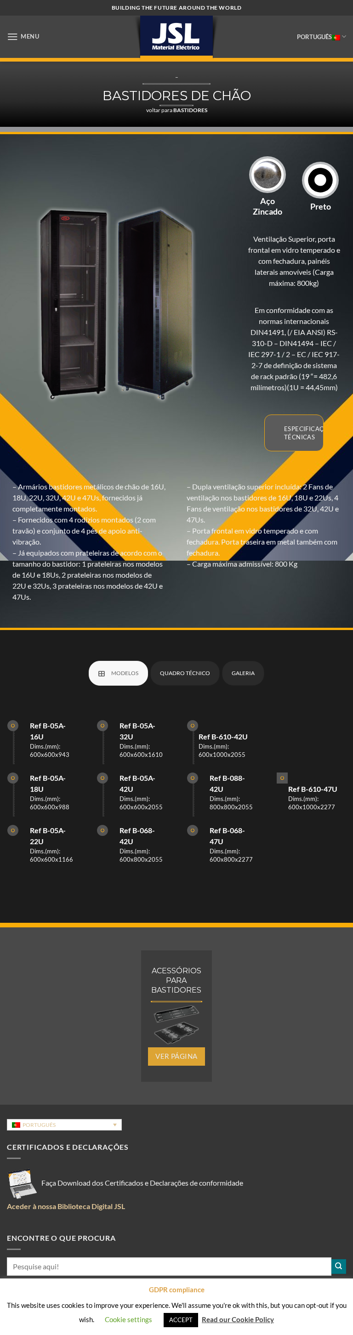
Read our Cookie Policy (238, 1319)
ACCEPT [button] (181, 1320)
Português (314, 36)
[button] (23, 36)
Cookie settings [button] (128, 1319)
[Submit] (338, 1266)
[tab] (118, 673)
